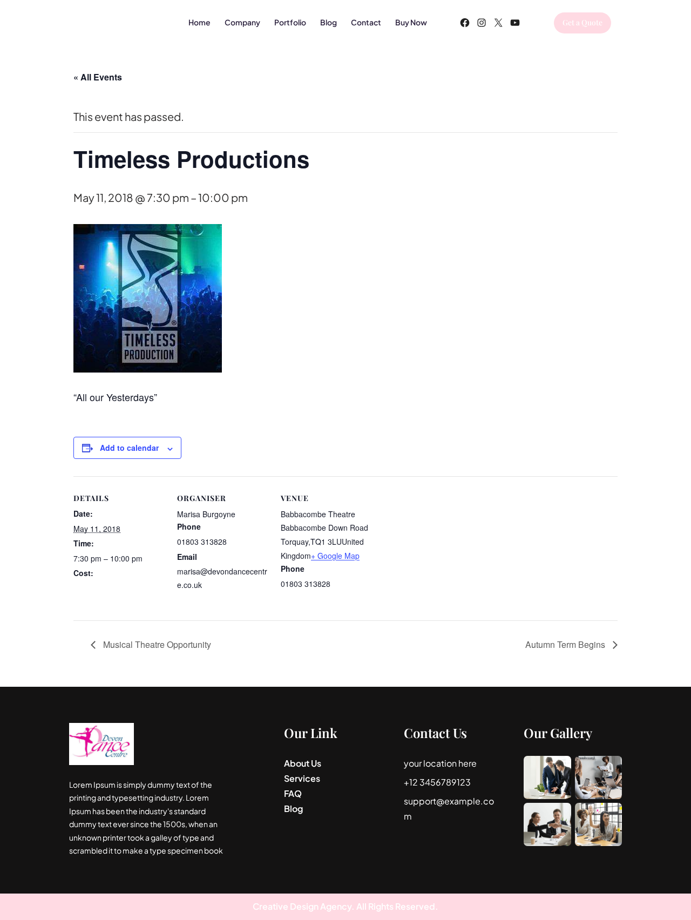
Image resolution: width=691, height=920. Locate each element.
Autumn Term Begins (566, 644)
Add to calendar (129, 447)
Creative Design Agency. (304, 906)
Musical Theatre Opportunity (156, 644)
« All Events (97, 77)
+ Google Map (335, 555)
